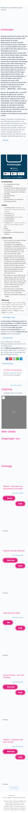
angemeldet (12, 373)
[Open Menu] (2, 2)
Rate (21, 173)
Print (7, 173)
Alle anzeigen (14, 787)
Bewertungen (7, 364)
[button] (3, 14)
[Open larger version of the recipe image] (14, 154)
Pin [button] (15, 173)
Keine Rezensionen (16, 385)
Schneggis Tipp (8, 317)
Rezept (5, 140)
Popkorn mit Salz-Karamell (13, 551)
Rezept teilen (7, 338)
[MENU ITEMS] (18, 795)
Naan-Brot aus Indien (11, 613)
